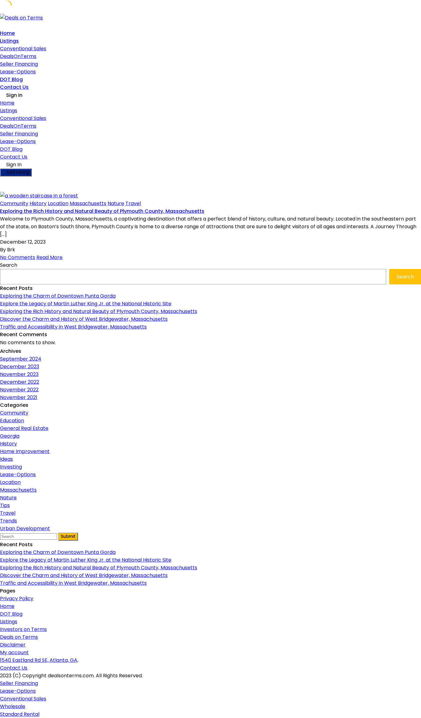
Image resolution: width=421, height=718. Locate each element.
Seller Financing (19, 64)
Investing (11, 466)
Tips (5, 505)
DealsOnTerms (18, 56)
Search (8, 265)
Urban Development (25, 528)
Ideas (6, 459)
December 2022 (19, 382)
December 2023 (19, 366)
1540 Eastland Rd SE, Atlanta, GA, (39, 660)
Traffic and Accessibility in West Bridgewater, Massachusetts (73, 326)
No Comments (17, 257)
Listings (9, 40)
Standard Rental (19, 714)
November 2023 (19, 374)
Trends (8, 520)
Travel (133, 203)
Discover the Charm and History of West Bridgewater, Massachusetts (84, 319)
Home (7, 33)
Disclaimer (13, 644)
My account (14, 652)
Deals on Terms (19, 637)
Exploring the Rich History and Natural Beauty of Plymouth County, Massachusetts (102, 211)
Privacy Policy (16, 598)
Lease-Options (18, 71)
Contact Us (14, 87)
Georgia (9, 435)
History (38, 203)
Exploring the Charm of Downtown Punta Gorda (58, 295)
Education (12, 420)
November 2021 (18, 397)
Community (14, 203)
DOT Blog (11, 79)
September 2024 (20, 358)
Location (58, 203)
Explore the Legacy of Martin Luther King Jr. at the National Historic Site (85, 303)
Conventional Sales (23, 48)
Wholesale (12, 706)
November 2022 (19, 389)
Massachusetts (88, 203)
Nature (116, 203)
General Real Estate (24, 428)
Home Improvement (25, 451)
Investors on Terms (23, 629)
